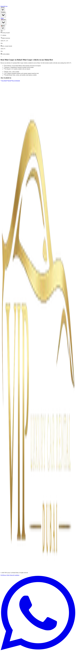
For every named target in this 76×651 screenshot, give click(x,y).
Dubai (5, 567)
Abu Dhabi (6, 568)
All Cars (5, 245)
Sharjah (5, 570)
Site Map (6, 252)
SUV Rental (6, 250)
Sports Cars (6, 249)
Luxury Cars (7, 248)
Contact (5, 253)
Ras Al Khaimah (7, 571)
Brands (5, 246)
